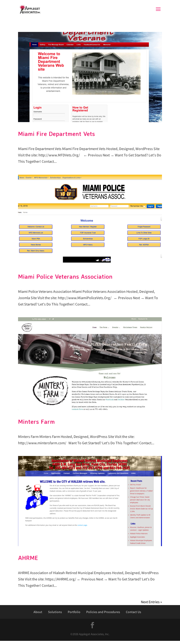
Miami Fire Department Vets (56, 133)
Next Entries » (151, 601)
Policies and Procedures (103, 612)
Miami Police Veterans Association (65, 276)
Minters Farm (36, 421)
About (38, 612)
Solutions (55, 612)
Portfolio (74, 612)
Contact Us (133, 612)
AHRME (28, 557)
